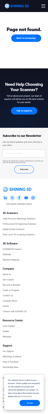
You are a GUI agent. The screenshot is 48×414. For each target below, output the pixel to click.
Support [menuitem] (7, 345)
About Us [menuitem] (7, 274)
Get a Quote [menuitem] (8, 279)
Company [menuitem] (8, 268)
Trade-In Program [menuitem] (11, 290)
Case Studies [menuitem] (9, 326)
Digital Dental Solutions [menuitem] (13, 229)
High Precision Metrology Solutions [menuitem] (19, 218)
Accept (30, 403)
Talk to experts (24, 110)
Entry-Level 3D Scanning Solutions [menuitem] (19, 234)
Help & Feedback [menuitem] (11, 362)
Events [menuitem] (6, 306)
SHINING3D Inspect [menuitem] (12, 249)
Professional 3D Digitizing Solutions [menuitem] (19, 224)
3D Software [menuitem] (10, 243)
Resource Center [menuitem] (13, 320)
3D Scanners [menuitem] (10, 213)
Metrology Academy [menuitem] (12, 356)
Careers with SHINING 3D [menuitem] (15, 311)
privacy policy (26, 396)
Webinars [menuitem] (7, 336)
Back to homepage (26, 38)
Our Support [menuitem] (8, 351)
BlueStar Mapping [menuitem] (11, 260)
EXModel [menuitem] (7, 254)
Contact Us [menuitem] (8, 295)
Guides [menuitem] (6, 331)
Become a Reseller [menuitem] (11, 285)
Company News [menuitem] (10, 301)
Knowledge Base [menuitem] (10, 367)
